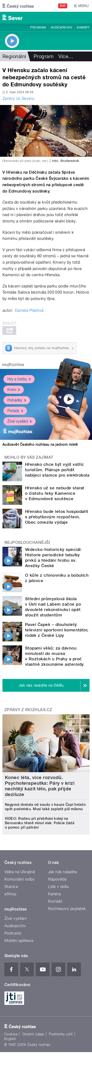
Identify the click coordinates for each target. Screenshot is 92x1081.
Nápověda (57, 879)
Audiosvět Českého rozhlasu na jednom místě (40, 444)
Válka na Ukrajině (19, 872)
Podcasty (13, 933)
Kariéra (54, 894)
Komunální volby (19, 879)
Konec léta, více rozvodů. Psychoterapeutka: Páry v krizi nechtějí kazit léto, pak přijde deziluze (40, 786)
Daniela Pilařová (29, 310)
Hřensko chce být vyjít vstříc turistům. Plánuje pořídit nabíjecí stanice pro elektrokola (57, 470)
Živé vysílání (17, 421)
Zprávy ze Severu (18, 98)
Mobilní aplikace (19, 940)
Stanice (11, 886)
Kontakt (55, 901)
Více (65, 56)
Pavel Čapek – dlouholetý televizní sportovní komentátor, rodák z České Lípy (57, 630)
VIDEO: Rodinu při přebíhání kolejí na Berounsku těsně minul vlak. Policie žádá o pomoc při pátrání (39, 823)
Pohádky (14, 400)
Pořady (13, 410)
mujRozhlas (13, 364)
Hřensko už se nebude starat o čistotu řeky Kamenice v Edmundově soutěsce (54, 493)
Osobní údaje (33, 1034)
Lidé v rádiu (58, 886)
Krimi (11, 389)
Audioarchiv (61, 27)
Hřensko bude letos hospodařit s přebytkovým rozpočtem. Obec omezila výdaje (56, 517)
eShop (10, 894)
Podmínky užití (61, 1034)
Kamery (83, 27)
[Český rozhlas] (18, 6)
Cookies (10, 1034)
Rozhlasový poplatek (67, 908)
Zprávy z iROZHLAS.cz (28, 709)
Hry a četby (17, 379)
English (10, 1039)
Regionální (14, 56)
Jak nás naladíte (62, 872)
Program (38, 27)
